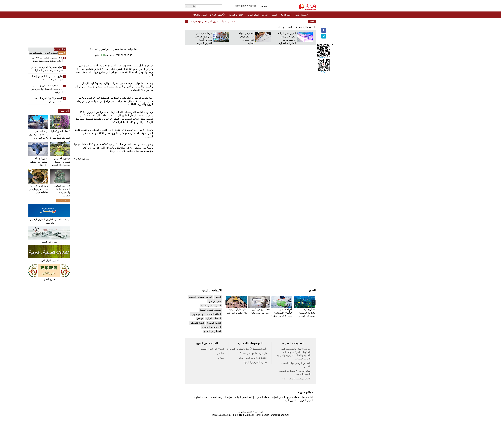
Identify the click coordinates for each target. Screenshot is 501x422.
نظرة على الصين (49, 241)
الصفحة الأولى (301, 14)
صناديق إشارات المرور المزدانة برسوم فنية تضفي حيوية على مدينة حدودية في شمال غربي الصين (195, 21)
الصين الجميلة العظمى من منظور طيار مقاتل (39, 161)
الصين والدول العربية (49, 260)
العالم (265, 14)
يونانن (221, 357)
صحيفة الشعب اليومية (210, 310)
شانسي (220, 353)
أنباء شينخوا (307, 397)
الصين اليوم (290, 400)
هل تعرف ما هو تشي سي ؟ (253, 353)
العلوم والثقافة (200, 14)
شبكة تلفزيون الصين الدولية (285, 397)
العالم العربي (253, 14)
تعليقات (248, 21)
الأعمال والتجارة (217, 14)
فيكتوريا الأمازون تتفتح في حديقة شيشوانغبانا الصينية (61, 161)
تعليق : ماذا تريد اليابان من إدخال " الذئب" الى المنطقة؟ (46, 78)
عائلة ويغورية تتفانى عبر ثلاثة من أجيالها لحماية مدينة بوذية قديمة (47, 59)
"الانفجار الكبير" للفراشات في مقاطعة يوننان (48, 100)
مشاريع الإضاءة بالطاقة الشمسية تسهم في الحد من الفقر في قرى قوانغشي (306, 316)
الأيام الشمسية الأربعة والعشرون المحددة (247, 349)
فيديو (239, 21)
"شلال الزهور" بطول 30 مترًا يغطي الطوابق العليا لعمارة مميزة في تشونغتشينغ (60, 138)
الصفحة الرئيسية (307, 27)
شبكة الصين (263, 397)
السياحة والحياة (285, 27)
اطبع (97, 55)
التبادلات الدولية (236, 14)
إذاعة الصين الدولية (244, 397)
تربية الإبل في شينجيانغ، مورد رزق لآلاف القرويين (38, 134)
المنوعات (259, 21)
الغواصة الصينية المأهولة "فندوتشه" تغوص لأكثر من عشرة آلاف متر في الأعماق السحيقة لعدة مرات (281, 316)
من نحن (263, 6)
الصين (274, 14)
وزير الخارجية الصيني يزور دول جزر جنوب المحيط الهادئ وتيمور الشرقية (47, 88)
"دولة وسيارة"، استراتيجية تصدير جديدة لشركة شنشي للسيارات (47, 69)
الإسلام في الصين (212, 331)
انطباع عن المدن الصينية (212, 349)
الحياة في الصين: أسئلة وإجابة (296, 378)
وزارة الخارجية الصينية (221, 397)
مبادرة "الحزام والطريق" (255, 362)
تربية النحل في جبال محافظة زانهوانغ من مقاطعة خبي (38, 189)
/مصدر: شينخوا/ (81, 158)
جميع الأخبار (285, 14)
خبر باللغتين (49, 279)
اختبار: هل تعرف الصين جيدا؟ (253, 357)
